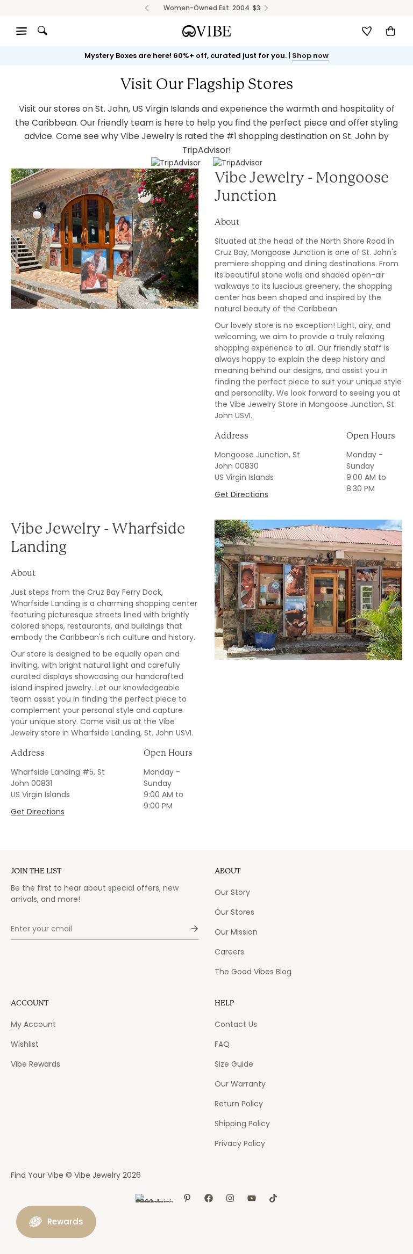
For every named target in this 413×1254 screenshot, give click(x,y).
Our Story (232, 892)
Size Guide (234, 1064)
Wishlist (25, 1044)
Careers (229, 951)
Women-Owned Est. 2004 (206, 7)
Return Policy (239, 1103)
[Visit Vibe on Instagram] (230, 1198)
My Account (33, 1024)
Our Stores (234, 912)
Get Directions (241, 494)
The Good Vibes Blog (253, 971)
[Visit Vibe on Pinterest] (187, 1198)
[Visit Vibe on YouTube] (251, 1198)
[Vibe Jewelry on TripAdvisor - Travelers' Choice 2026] (155, 1198)
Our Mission (236, 932)
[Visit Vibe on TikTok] (273, 1198)
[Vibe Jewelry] (206, 31)
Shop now (310, 55)
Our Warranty (240, 1083)
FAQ (222, 1044)
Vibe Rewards (35, 1064)
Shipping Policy (242, 1123)
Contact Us (236, 1024)
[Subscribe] (186, 929)
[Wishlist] (367, 31)
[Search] (42, 30)
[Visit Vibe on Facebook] (208, 1198)
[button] (390, 31)
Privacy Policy (240, 1143)
